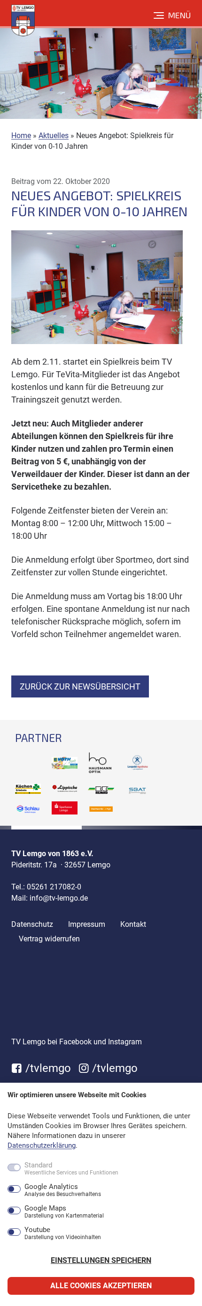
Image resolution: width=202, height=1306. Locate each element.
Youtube (62, 1233)
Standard (71, 1169)
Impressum (86, 924)
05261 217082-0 (54, 886)
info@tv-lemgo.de (59, 898)
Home (21, 135)
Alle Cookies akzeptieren (101, 1285)
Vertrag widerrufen (49, 938)
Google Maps (64, 1212)
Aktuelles (54, 135)
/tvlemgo (47, 1068)
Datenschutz (32, 924)
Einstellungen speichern (101, 1260)
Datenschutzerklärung (42, 1145)
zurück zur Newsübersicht (80, 686)
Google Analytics (62, 1190)
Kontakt (133, 924)
